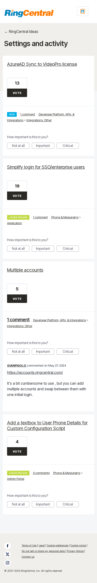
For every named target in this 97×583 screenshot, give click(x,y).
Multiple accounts (25, 270)
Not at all (20, 146)
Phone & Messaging (64, 217)
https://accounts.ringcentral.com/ (35, 372)
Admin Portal (15, 479)
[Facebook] (10, 546)
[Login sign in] (82, 11)
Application (14, 223)
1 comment (27, 114)
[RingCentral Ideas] (29, 13)
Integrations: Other (39, 120)
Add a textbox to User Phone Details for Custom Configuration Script (47, 425)
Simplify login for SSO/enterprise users (46, 167)
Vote (17, 93)
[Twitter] (10, 554)
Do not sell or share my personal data (43, 551)
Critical (71, 146)
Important (45, 146)
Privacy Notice (75, 551)
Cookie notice (78, 545)
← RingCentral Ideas (21, 31)
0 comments (41, 473)
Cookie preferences (57, 545)
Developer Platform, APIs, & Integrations (59, 320)
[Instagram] (10, 563)
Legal (42, 545)
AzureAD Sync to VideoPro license (42, 64)
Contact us (28, 556)
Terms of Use (29, 545)
